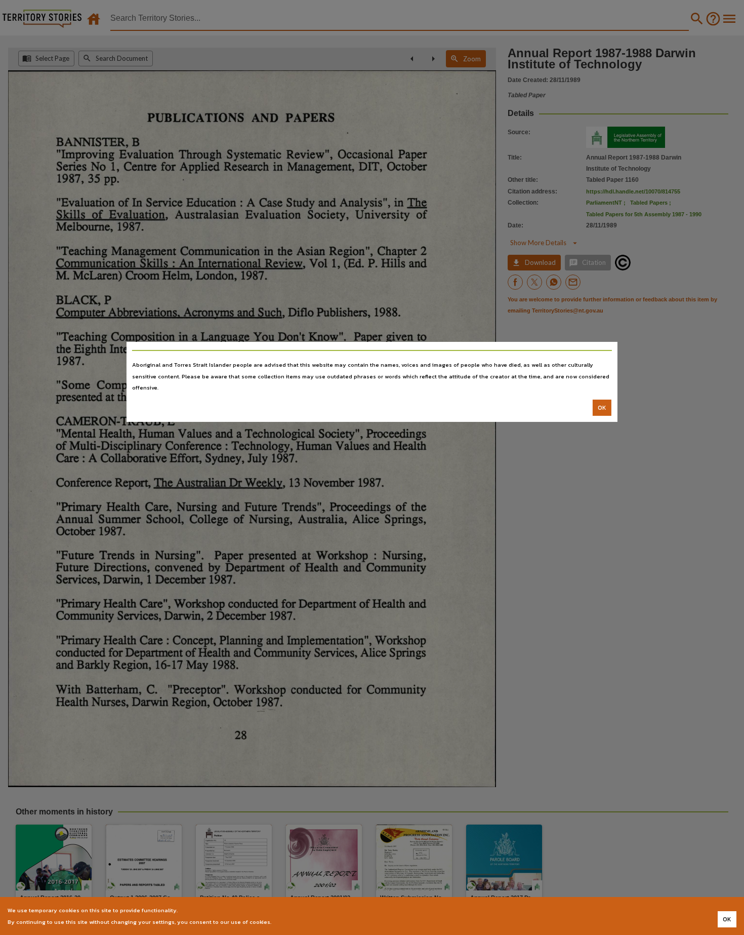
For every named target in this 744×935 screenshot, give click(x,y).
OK (602, 407)
